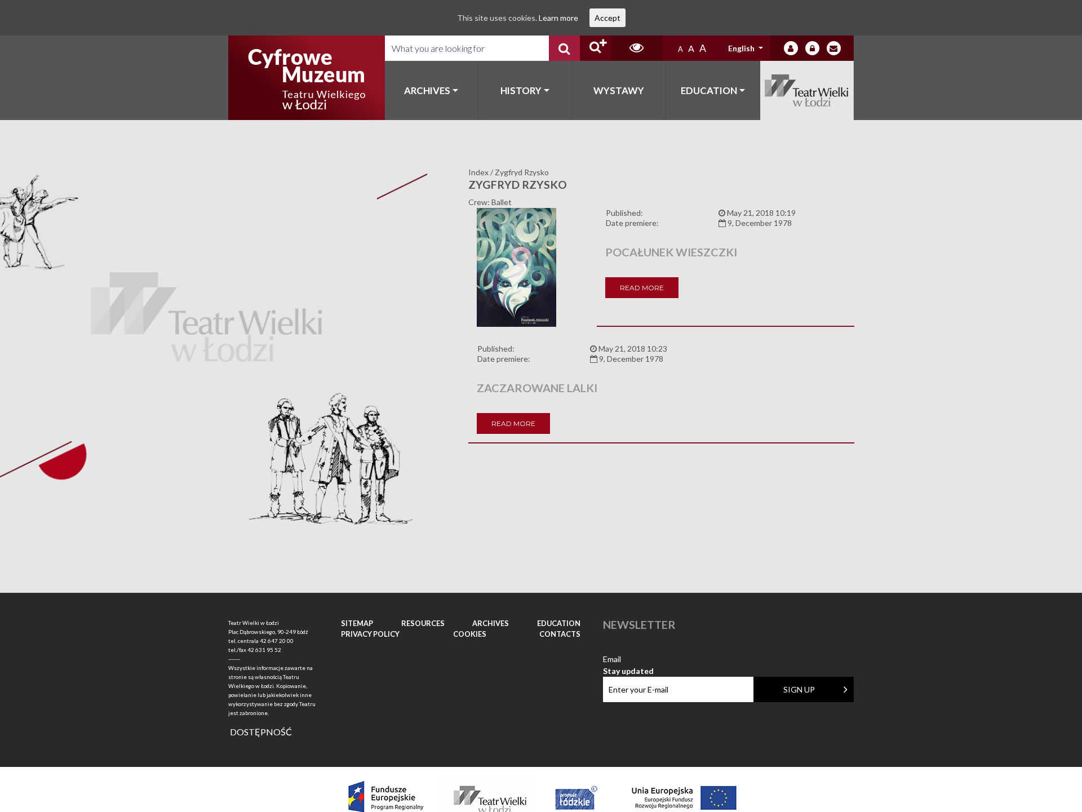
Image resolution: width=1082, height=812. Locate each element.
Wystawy (618, 90)
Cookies (469, 633)
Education (709, 90)
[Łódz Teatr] (306, 78)
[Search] (564, 48)
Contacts (559, 633)
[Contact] (834, 48)
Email (628, 659)
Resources (423, 623)
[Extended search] (595, 48)
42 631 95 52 (264, 649)
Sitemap (357, 623)
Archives (427, 90)
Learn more (558, 18)
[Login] (791, 48)
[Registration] (812, 48)
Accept (607, 18)
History (521, 90)
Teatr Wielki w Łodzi (807, 90)
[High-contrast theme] (637, 48)
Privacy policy (370, 633)
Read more (642, 287)
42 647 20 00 (277, 640)
